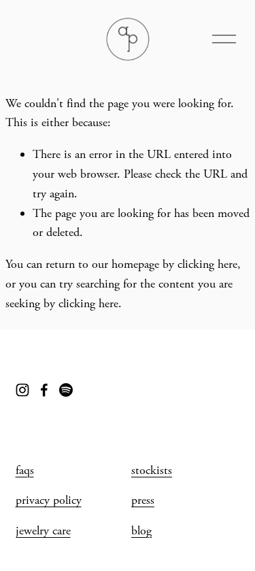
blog (141, 530)
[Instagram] (22, 390)
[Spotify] (66, 390)
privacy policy (49, 500)
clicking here (207, 264)
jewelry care (43, 530)
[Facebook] (44, 390)
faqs (25, 470)
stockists (151, 470)
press (142, 500)
